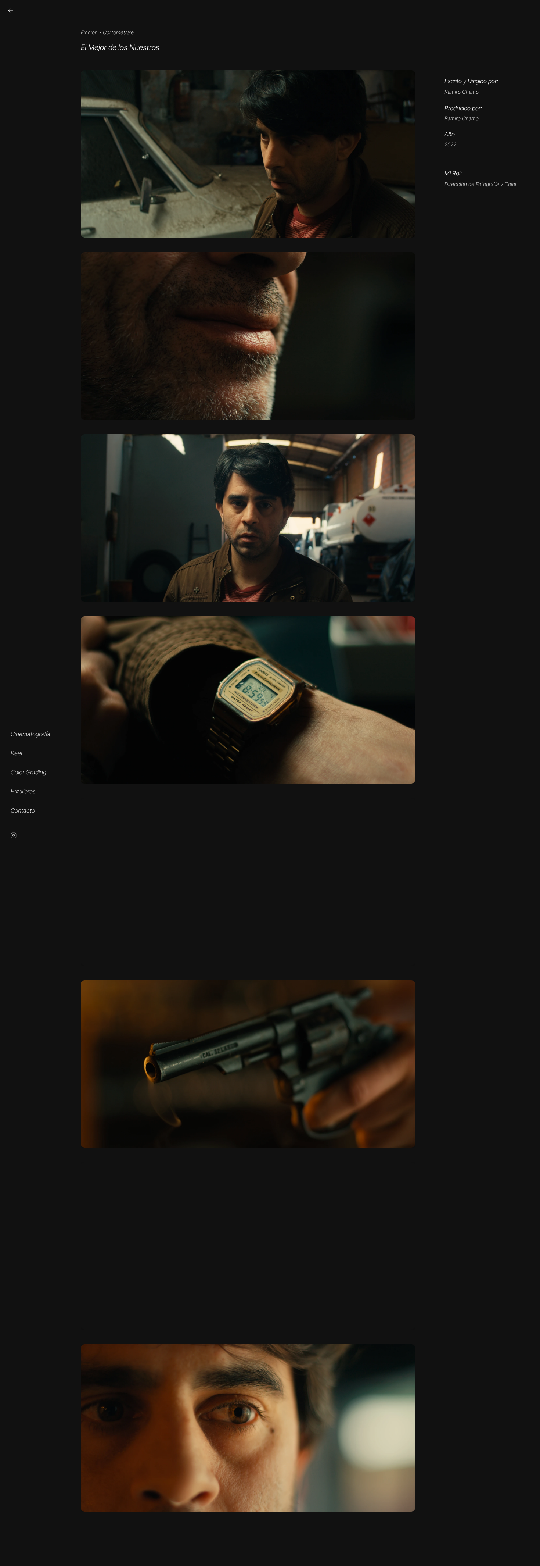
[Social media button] (10, 10)
